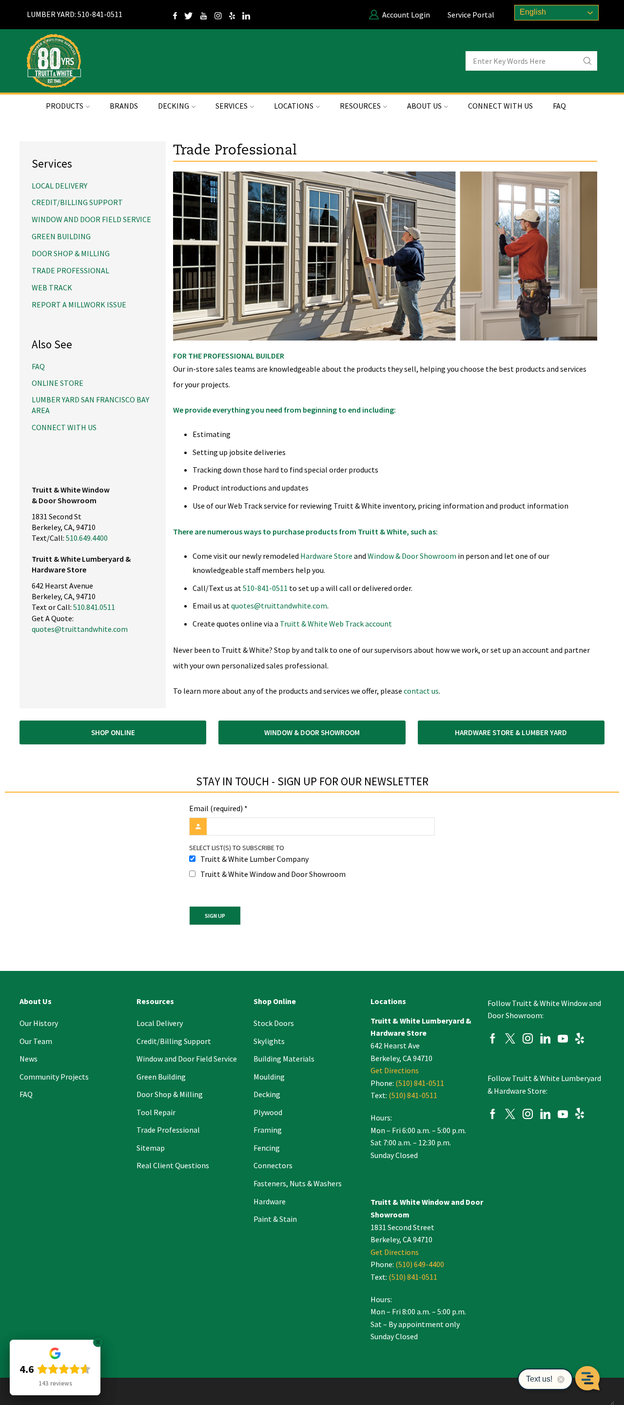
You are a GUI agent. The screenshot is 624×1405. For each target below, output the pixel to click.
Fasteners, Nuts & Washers (298, 1183)
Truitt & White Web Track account (336, 623)
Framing (268, 1130)
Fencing (267, 1148)
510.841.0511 (94, 607)
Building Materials (284, 1058)
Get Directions (394, 1070)
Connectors (273, 1165)
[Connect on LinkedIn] (249, 14)
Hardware (270, 1201)
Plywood (268, 1112)
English (532, 12)
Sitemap (150, 1148)
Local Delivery (59, 185)
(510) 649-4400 (419, 1264)
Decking (267, 1094)
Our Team (36, 1041)
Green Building (61, 236)
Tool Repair (156, 1112)
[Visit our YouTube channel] (207, 14)
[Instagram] (221, 14)
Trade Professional (70, 270)
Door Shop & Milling (71, 253)
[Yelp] (235, 14)
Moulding (269, 1077)
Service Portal (471, 14)
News (29, 1058)
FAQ (559, 106)
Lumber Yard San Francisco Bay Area (90, 405)
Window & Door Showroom (412, 556)
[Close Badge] (98, 1342)
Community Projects (54, 1077)
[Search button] (587, 61)
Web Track (52, 287)
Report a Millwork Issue (79, 304)
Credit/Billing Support (77, 202)
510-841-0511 (265, 588)
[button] (113, 733)
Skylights (269, 1041)
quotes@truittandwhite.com (279, 605)
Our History (39, 1023)
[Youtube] (563, 1040)
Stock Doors (274, 1023)
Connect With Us (500, 106)
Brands (124, 106)
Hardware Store (326, 556)
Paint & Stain (275, 1219)
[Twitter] (192, 14)
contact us (421, 691)
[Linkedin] (545, 1040)
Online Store (57, 383)
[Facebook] (493, 1040)
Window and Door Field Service (91, 219)
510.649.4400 (87, 538)
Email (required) (218, 808)
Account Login (406, 14)
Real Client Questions (172, 1165)
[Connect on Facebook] (178, 14)
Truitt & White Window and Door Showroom (273, 874)
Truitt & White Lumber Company (254, 859)
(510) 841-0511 (419, 1083)
